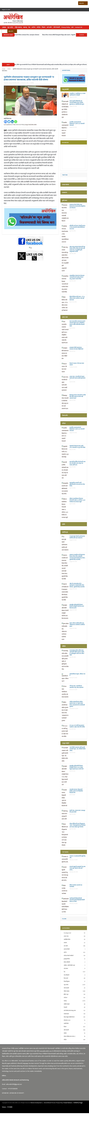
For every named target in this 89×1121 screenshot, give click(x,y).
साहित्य (65, 1033)
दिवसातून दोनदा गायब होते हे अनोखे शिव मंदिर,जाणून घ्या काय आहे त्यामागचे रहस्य (78, 396)
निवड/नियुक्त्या (67, 981)
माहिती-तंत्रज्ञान (67, 1004)
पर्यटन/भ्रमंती (66, 988)
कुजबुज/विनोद (67, 959)
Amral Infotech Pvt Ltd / (50, 1103)
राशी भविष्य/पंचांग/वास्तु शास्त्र (70, 1010)
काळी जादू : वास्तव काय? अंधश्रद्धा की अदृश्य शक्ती (77, 811)
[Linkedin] (12, 121)
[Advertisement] (44, 49)
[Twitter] (8, 121)
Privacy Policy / (59, 1103)
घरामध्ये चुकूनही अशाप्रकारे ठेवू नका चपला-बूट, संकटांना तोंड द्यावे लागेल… (77, 868)
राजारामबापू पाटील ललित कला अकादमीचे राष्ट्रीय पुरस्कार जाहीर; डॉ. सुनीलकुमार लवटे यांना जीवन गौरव (77, 652)
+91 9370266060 (13, 1089)
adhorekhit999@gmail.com (14, 1084)
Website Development (36, 1103)
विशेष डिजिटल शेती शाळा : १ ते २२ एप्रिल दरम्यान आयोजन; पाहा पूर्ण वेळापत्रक (77, 298)
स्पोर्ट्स (38, 27)
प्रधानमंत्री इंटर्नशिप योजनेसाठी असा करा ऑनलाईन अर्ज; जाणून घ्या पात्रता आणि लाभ (77, 463)
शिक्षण (43, 27)
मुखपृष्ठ (4, 27)
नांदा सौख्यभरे (66, 975)
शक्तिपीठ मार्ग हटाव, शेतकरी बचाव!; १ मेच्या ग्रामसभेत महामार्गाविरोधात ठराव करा (77, 227)
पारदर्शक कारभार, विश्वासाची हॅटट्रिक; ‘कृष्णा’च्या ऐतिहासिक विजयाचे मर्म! (76, 791)
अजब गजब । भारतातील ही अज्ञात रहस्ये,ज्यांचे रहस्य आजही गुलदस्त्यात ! (77, 378)
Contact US (78, 27)
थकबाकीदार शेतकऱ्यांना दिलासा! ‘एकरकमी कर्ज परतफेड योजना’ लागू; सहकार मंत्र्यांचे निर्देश (77, 277)
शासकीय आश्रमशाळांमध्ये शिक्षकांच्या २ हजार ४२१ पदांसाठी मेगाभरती (77, 123)
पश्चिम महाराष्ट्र (18, 27)
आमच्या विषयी (67, 949)
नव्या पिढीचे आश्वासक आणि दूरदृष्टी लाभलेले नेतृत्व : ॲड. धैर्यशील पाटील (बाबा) (78, 748)
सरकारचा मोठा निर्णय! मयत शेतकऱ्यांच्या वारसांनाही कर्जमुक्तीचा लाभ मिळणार (77, 206)
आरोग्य (33, 27)
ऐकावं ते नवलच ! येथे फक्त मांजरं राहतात (77, 364)
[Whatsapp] (15, 121)
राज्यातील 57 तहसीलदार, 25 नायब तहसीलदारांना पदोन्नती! (77, 94)
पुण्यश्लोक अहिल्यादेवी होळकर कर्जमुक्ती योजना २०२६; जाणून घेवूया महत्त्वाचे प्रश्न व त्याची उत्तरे (77, 767)
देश (29, 27)
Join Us (4, 31)
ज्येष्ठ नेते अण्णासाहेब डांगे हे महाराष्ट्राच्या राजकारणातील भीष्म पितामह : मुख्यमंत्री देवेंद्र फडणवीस (77, 585)
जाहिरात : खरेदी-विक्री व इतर (69, 965)
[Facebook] (5, 121)
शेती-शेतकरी (56, 27)
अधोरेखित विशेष (67, 939)
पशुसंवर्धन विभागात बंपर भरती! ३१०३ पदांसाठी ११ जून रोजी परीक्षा (77, 446)
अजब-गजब (66, 936)
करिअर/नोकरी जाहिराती (68, 956)
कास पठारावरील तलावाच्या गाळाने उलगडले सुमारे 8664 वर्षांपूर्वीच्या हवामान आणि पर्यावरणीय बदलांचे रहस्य (77, 323)
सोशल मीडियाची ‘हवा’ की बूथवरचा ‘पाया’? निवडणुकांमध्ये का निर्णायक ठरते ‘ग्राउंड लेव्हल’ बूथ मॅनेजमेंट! (77, 825)
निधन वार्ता (66, 978)
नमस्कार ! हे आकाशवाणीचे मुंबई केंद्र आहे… (77, 857)
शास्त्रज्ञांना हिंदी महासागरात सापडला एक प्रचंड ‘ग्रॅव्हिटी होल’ (76, 348)
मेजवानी (65, 1007)
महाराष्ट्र (25, 27)
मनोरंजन (65, 998)
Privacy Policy (65, 27)
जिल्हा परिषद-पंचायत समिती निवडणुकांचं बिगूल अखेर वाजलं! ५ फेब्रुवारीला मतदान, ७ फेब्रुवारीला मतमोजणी (39, 35)
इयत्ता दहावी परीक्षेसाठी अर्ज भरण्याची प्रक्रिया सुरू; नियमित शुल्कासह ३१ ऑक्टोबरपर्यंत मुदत (77, 102)
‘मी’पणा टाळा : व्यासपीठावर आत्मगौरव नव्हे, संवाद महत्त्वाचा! (76, 686)
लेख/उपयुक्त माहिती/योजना (69, 1017)
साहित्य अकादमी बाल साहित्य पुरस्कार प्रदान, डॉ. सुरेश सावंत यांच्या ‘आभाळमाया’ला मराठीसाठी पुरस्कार (77, 704)
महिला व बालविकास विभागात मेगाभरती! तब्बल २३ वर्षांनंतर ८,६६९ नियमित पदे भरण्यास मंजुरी (77, 500)
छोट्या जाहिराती (67, 962)
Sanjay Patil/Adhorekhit (14, 83)
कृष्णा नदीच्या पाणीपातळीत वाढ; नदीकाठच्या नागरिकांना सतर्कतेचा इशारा (77, 624)
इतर (72, 27)
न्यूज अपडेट (10, 27)
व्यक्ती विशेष (66, 1023)
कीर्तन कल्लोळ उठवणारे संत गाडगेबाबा (76, 886)
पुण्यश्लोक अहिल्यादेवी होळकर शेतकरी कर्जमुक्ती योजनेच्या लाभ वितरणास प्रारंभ (77, 606)
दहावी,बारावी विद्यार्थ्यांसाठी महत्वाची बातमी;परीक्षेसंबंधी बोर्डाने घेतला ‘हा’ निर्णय (77, 899)
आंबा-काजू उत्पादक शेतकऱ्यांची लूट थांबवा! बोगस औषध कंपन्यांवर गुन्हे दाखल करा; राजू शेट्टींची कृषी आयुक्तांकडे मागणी (77, 249)
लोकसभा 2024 (67, 1020)
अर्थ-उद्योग (49, 27)
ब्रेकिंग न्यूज (66, 994)
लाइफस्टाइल (66, 1014)
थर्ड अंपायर (66, 968)
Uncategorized (67, 933)
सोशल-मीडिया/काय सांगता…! (70, 1036)
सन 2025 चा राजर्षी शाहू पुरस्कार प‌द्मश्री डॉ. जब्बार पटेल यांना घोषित (77, 726)
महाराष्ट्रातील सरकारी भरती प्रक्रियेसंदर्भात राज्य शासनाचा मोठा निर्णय (77, 484)
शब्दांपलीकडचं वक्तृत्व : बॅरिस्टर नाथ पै (77, 674)
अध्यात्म (65, 943)
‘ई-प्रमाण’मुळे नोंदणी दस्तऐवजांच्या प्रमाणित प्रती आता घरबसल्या (77, 537)
